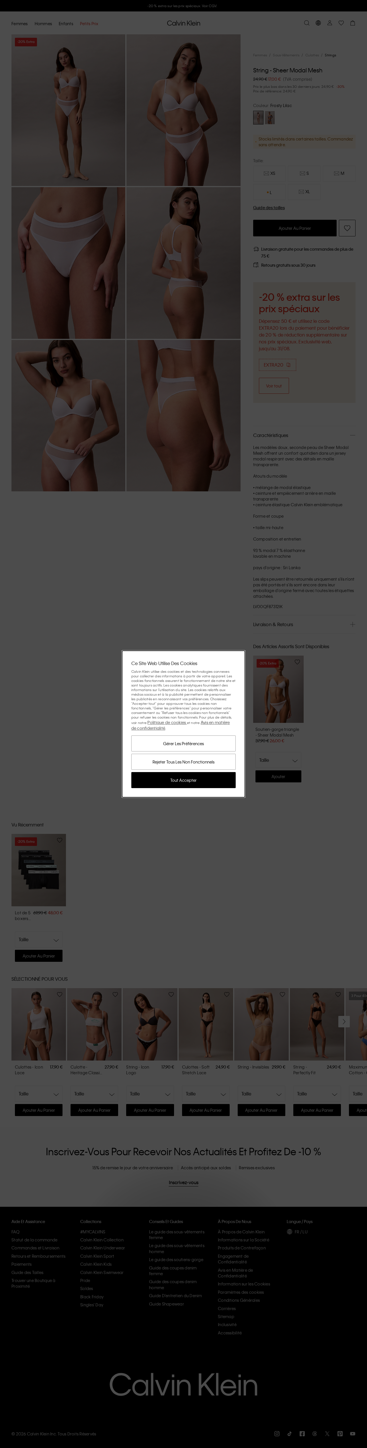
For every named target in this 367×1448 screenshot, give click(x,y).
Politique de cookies (167, 722)
